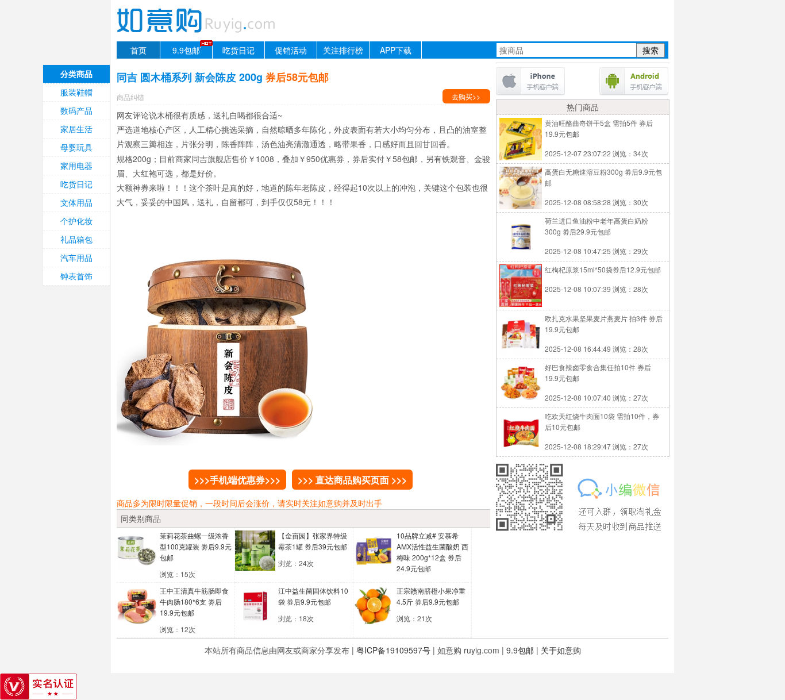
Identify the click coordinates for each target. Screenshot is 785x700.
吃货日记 (238, 50)
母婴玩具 (76, 147)
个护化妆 (76, 220)
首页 (138, 50)
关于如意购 (561, 650)
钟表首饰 (76, 276)
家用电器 (76, 165)
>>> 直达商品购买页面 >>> (352, 479)
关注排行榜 (343, 50)
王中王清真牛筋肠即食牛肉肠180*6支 (194, 601)
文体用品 (76, 202)
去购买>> (466, 96)
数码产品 (76, 110)
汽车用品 (76, 257)
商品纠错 (130, 97)
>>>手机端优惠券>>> (237, 479)
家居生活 (76, 128)
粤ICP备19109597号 (393, 650)
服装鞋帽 (76, 92)
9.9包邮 (186, 50)
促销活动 (291, 50)
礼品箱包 (76, 239)
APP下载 (395, 50)
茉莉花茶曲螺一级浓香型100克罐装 (196, 546)
